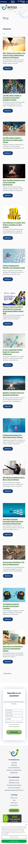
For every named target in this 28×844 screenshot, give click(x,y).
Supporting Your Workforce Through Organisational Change (13, 649)
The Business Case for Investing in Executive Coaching (11, 606)
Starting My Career (14, 780)
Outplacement (14, 772)
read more (8, 68)
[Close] (26, 824)
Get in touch (14, 810)
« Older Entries (7, 673)
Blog (14, 800)
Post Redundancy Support (14, 785)
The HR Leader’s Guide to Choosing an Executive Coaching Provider (12, 98)
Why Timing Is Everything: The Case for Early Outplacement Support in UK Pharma (14, 55)
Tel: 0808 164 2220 (21, 2)
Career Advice (14, 805)
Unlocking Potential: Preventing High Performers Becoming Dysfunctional (13, 521)
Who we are (14, 797)
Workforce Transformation (14, 770)
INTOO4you (3, 1)
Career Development (14, 767)
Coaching (14, 762)
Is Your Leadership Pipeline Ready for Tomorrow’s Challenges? (13, 352)
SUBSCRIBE (14, 732)
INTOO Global (13, 2)
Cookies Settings (14, 837)
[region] (14, 833)
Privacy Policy (16, 726)
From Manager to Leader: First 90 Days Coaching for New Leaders (14, 225)
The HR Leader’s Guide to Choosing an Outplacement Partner (13, 140)
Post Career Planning (14, 787)
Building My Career (14, 782)
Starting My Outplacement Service (14, 790)
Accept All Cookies (14, 841)
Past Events (14, 802)
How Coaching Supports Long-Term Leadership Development (14, 182)
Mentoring (14, 765)
